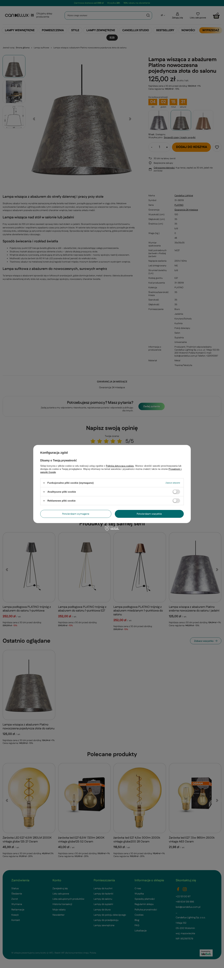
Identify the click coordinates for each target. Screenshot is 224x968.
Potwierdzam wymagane (75, 514)
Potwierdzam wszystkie (149, 514)
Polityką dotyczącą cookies (120, 466)
